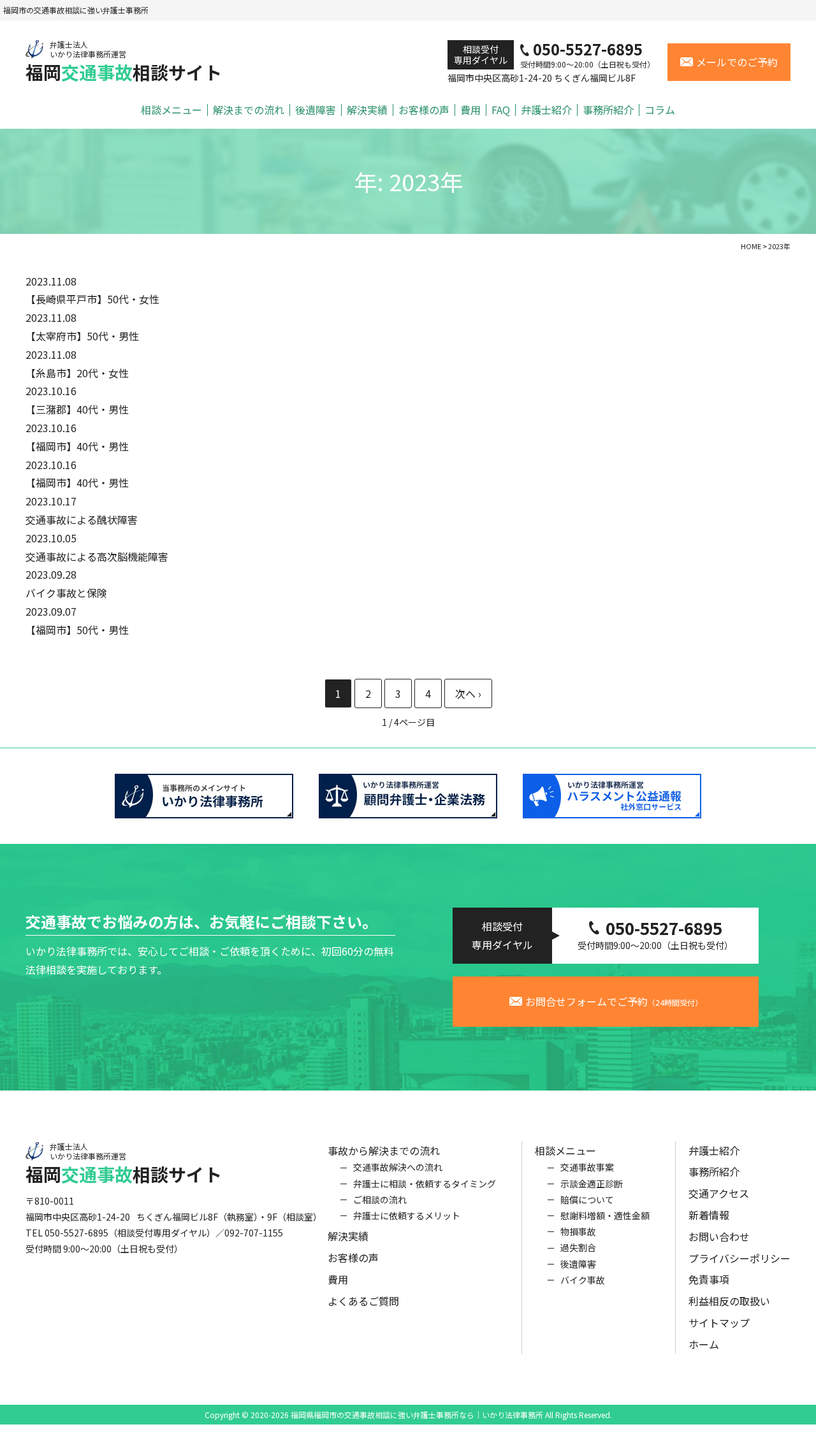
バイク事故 (582, 1279)
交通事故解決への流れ (397, 1167)
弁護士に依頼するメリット (406, 1215)
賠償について (587, 1199)
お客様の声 (423, 110)
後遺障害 (315, 110)
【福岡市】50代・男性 (77, 629)
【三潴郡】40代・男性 (77, 409)
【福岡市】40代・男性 (77, 446)
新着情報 (708, 1214)
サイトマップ (719, 1322)
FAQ (501, 110)
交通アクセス (718, 1193)
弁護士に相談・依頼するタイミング (424, 1183)
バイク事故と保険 (71, 592)
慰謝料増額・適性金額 (605, 1215)
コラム (660, 110)
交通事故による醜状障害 (82, 519)
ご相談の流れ (380, 1199)
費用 (470, 110)
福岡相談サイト (124, 61)
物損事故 (578, 1231)
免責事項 (708, 1279)
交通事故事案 (587, 1167)
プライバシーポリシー (739, 1258)
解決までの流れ (248, 110)
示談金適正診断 (591, 1183)
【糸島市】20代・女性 (77, 373)
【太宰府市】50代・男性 (82, 336)
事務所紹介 (608, 110)
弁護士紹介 (546, 110)
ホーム (703, 1344)
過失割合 (578, 1247)
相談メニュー (171, 110)
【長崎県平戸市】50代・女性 (92, 299)
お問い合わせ (719, 1236)
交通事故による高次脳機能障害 (97, 556)
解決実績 (367, 110)
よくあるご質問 (363, 1301)
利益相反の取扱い (729, 1301)
